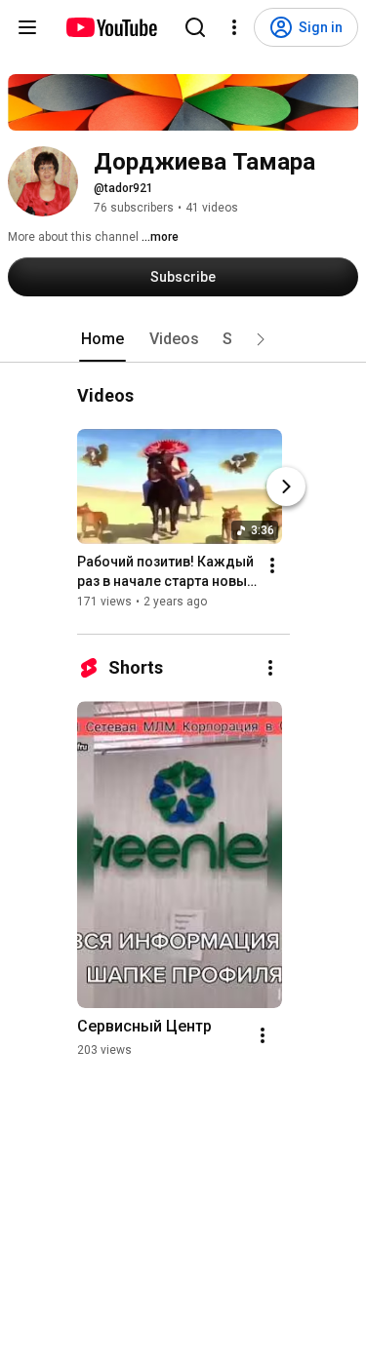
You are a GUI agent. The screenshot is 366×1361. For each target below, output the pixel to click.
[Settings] (234, 27)
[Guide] (27, 27)
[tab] (102, 339)
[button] (260, 339)
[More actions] (272, 565)
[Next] (285, 486)
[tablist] (183, 339)
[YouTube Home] (111, 27)
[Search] (195, 27)
